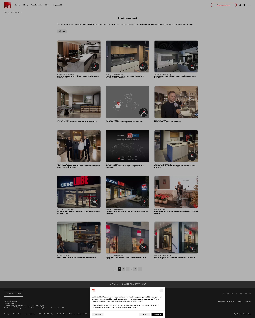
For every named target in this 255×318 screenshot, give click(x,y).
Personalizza (98, 314)
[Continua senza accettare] (161, 290)
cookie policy (111, 301)
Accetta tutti (157, 314)
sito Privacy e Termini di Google (132, 301)
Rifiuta (144, 314)
